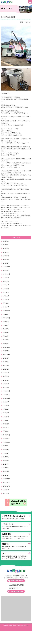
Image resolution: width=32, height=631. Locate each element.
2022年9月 (6, 402)
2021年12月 (6, 435)
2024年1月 (6, 343)
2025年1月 (6, 307)
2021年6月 (6, 457)
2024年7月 (6, 329)
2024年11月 (6, 314)
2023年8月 (6, 362)
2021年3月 (6, 468)
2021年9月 (6, 446)
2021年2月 (6, 471)
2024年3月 (6, 336)
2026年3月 (6, 255)
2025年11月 (6, 270)
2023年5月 (6, 372)
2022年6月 (6, 413)
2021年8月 (6, 449)
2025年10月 (6, 274)
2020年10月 (6, 486)
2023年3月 (6, 380)
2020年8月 (6, 493)
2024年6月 (6, 332)
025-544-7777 (17, 581)
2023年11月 (6, 351)
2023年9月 (6, 358)
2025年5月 (6, 292)
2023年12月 (6, 347)
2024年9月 (6, 321)
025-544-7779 (17, 591)
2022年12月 (6, 391)
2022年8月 (6, 405)
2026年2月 (6, 259)
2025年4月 (6, 296)
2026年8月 (6, 241)
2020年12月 (6, 478)
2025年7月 (6, 285)
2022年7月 (6, 409)
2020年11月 (6, 482)
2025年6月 (6, 288)
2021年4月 (6, 464)
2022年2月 (6, 427)
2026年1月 (6, 263)
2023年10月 (6, 354)
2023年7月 (6, 365)
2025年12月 (6, 266)
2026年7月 (6, 245)
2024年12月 (6, 310)
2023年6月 (6, 369)
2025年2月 (6, 303)
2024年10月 (6, 318)
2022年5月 (6, 416)
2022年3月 (6, 424)
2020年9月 (6, 489)
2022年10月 (6, 398)
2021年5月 (6, 460)
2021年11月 (6, 438)
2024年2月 (6, 340)
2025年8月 (6, 281)
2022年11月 (6, 394)
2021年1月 (6, 475)
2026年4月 (6, 252)
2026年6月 (6, 248)
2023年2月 (6, 383)
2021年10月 (6, 442)
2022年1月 (6, 431)
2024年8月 (6, 325)
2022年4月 (6, 420)
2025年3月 (6, 299)
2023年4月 (6, 376)
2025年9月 (6, 277)
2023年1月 (6, 387)
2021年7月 (6, 453)
